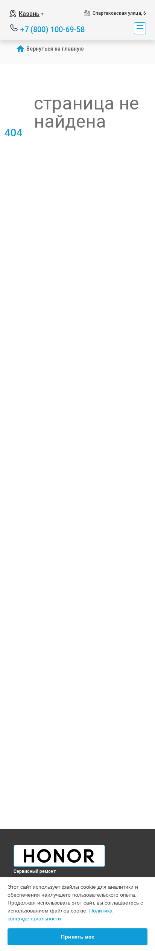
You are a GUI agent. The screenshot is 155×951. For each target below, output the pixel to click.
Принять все (77, 937)
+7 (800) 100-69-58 (52, 29)
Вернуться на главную (55, 49)
